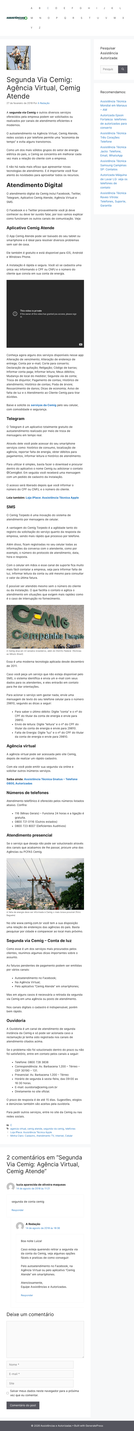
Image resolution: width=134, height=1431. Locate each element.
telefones (70, 1128)
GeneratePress (94, 1425)
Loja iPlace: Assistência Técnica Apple (52, 497)
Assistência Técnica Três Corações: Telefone (113, 137)
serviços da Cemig (43, 405)
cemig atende (34, 1128)
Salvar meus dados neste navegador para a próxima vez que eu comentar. (44, 1393)
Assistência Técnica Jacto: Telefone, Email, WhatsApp (113, 151)
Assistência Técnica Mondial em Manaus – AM (113, 105)
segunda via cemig (53, 1128)
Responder (18, 1210)
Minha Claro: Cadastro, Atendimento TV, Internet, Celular (41, 1135)
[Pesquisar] (122, 69)
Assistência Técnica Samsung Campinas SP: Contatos (113, 165)
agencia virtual (18, 1128)
